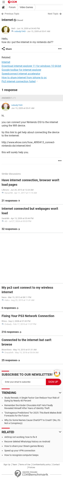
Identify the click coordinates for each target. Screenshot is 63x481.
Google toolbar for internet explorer (21, 69)
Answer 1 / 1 (9, 98)
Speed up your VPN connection (19, 450)
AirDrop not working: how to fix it (20, 437)
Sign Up (7, 464)
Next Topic (53, 13)
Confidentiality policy (41, 464)
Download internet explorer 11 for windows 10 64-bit (31, 65)
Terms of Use (24, 464)
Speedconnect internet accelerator (21, 73)
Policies (31, 467)
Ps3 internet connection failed (19, 81)
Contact (56, 464)
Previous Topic (12, 13)
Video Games (26, 7)
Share (9, 49)
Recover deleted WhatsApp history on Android (27, 441)
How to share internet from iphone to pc (24, 77)
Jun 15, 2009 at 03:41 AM (38, 31)
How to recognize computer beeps (21, 455)
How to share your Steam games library (24, 446)
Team (14, 464)
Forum (12, 7)
